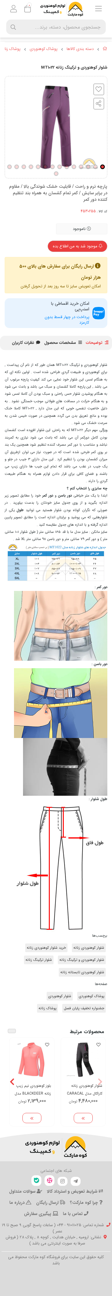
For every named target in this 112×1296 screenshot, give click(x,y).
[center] (13, 27)
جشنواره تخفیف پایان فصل (84, 1008)
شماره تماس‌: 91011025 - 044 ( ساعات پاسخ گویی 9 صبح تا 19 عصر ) (53, 1228)
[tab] (23, 343)
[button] (100, 1082)
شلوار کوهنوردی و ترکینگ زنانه (81, 960)
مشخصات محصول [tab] (60, 343)
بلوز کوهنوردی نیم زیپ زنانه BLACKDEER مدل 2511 (33, 1090)
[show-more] (83, 1118)
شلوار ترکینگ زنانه (39, 960)
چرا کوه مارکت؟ (84, 1202)
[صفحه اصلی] (105, 49)
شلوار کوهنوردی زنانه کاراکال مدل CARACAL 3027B (84, 1090)
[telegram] (75, 1181)
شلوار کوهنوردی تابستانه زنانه (82, 972)
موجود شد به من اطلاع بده (76, 246)
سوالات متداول (23, 1191)
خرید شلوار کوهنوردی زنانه (46, 948)
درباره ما (17, 1202)
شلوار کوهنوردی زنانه (88, 948)
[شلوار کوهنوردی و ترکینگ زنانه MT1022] (56, 1147)
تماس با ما (73, 1213)
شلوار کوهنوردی (59, 996)
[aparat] (49, 1181)
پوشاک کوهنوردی (44, 49)
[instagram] (62, 1181)
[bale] (36, 1181)
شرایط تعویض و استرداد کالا (73, 1191)
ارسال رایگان (48, 1202)
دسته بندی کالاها (80, 49)
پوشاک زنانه (11, 49)
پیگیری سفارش (38, 1213)
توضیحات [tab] (94, 343)
